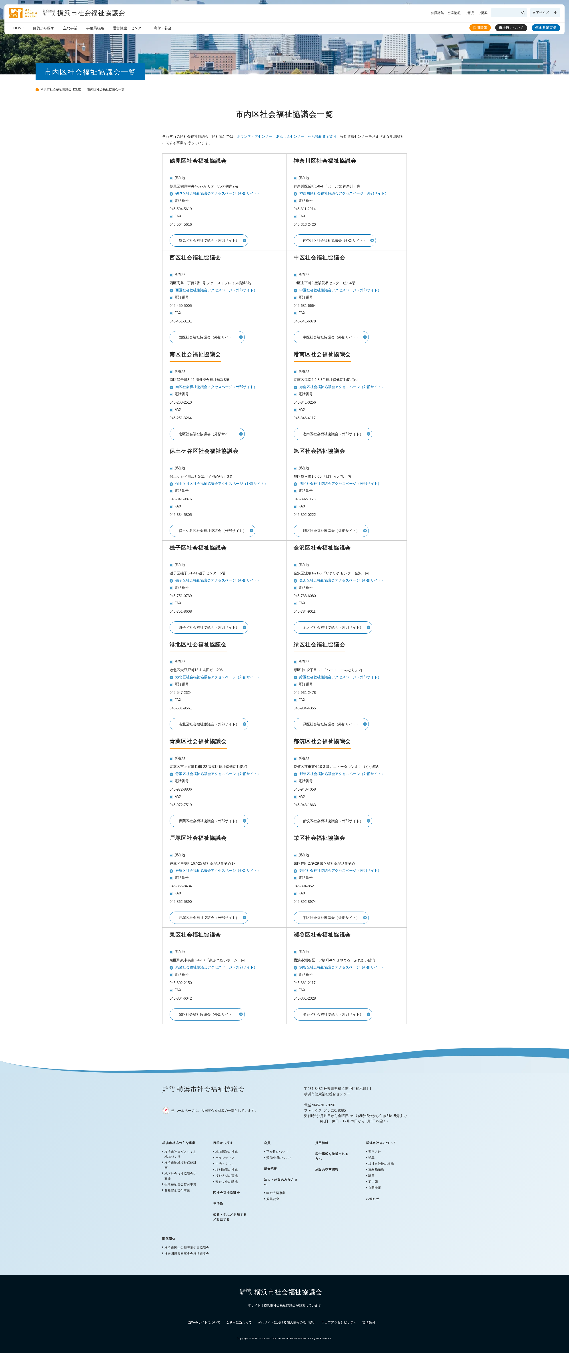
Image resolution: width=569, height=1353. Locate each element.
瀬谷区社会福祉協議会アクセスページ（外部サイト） (342, 967)
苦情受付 (368, 1322)
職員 (371, 1176)
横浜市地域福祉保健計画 (180, 1165)
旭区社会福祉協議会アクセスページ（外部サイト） (340, 483)
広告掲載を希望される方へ (332, 1156)
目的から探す (43, 28)
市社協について (511, 28)
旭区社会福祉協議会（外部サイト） (331, 531)
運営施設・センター (129, 28)
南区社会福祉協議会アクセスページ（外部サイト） (216, 387)
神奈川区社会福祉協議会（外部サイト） (335, 240)
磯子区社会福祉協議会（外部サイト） (209, 627)
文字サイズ (540, 12)
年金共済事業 (546, 28)
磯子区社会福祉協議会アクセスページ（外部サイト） (218, 580)
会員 (267, 1143)
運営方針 (374, 1152)
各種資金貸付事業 (177, 1190)
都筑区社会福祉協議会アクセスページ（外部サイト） (342, 774)
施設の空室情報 (327, 1169)
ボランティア (225, 1158)
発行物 (218, 1203)
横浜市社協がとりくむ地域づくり (180, 1154)
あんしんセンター (290, 136)
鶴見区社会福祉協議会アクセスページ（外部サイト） (218, 193)
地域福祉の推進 (226, 1152)
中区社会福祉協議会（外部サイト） (331, 337)
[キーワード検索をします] (523, 12)
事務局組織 (95, 28)
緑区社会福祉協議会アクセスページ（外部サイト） (340, 677)
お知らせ (372, 1198)
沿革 (371, 1158)
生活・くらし (225, 1164)
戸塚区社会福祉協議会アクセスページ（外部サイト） (218, 870)
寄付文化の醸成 (226, 1182)
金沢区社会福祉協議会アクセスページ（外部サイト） (342, 580)
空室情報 (454, 13)
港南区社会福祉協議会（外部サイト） (333, 434)
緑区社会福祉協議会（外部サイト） (331, 724)
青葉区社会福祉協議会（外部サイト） (209, 821)
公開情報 (374, 1188)
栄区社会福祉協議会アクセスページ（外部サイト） (340, 870)
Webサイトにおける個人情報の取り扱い (287, 1322)
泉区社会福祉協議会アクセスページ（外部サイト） (216, 967)
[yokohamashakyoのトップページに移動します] (67, 16)
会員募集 (437, 13)
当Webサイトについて (204, 1322)
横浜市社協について (381, 1143)
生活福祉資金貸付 (322, 136)
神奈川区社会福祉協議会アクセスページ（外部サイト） (343, 193)
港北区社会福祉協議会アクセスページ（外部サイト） (218, 677)
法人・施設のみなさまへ (281, 1182)
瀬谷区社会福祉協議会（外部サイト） (333, 1014)
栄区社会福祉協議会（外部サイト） (331, 918)
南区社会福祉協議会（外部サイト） (207, 434)
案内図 (373, 1182)
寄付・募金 (163, 28)
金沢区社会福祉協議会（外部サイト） (333, 627)
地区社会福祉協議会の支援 (180, 1176)
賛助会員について (279, 1158)
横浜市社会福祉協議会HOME (61, 89)
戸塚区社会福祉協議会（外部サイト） (209, 918)
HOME (18, 28)
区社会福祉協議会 (226, 1192)
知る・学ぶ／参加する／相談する (230, 1217)
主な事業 (70, 28)
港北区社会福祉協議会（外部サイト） (209, 724)
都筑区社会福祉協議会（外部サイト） (333, 821)
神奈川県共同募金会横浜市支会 (186, 1253)
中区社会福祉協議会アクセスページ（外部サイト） (340, 290)
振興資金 (272, 1199)
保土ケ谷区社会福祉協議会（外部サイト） (212, 531)
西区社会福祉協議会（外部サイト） (207, 337)
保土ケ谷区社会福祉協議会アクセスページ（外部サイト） (221, 483)
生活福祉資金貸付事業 (180, 1184)
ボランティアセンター (254, 136)
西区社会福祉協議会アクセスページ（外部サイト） (216, 290)
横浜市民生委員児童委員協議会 (186, 1247)
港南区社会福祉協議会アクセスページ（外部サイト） (342, 387)
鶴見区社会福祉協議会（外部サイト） (209, 240)
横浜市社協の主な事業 (179, 1143)
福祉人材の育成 (226, 1176)
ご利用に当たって (239, 1322)
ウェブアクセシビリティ (339, 1322)
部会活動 (270, 1168)
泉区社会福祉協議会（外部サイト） (207, 1014)
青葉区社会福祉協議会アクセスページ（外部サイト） (218, 774)
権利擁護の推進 (226, 1170)
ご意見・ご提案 (476, 13)
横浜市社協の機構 (381, 1164)
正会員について (277, 1152)
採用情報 (480, 28)
